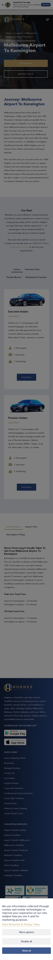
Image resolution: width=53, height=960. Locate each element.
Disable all (26, 941)
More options (26, 932)
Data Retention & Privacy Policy (21, 924)
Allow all (26, 950)
